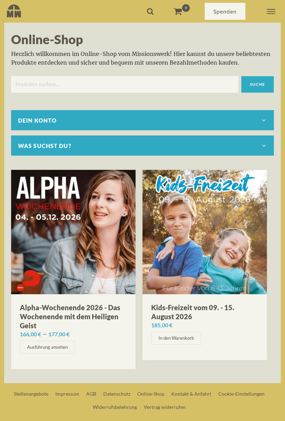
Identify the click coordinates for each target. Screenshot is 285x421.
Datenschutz (116, 394)
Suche (257, 84)
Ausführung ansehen (47, 347)
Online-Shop (150, 394)
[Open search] (150, 11)
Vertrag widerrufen (165, 407)
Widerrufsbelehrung (115, 407)
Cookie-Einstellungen (241, 394)
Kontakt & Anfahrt (191, 394)
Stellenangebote (31, 394)
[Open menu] (271, 11)
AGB (91, 394)
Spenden (225, 11)
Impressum (67, 394)
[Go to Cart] (181, 11)
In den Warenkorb (176, 338)
